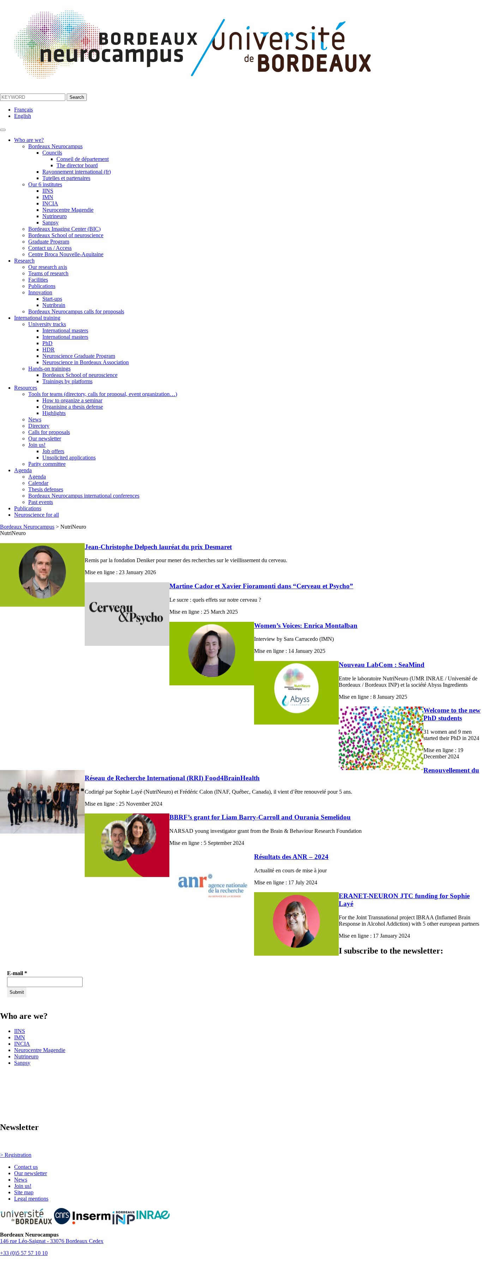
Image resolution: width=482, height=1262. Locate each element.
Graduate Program (48, 242)
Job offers (53, 451)
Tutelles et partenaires (66, 178)
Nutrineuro (54, 216)
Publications (41, 286)
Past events (40, 502)
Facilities (38, 280)
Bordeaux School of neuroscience (65, 235)
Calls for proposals (49, 432)
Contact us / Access (50, 248)
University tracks (47, 324)
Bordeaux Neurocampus (55, 146)
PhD (47, 343)
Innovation (40, 292)
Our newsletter (44, 438)
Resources (25, 388)
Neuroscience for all (36, 515)
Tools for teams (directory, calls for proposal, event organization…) (102, 394)
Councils (52, 153)
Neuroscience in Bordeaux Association (85, 362)
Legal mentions (31, 1199)
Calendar (38, 483)
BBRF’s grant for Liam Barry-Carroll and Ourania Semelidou (260, 817)
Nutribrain (53, 305)
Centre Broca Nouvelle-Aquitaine (65, 254)
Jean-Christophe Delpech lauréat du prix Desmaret (158, 547)
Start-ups (52, 299)
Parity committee (47, 464)
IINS (47, 191)
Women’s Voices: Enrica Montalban (305, 625)
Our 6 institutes (45, 184)
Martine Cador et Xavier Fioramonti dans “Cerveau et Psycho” (261, 586)
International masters (65, 330)
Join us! (37, 445)
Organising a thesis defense (72, 407)
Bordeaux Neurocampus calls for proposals (76, 311)
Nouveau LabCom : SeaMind (381, 664)
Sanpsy (50, 223)
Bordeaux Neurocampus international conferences (83, 496)
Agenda (23, 470)
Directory (38, 426)
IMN (47, 197)
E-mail (17, 973)
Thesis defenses (45, 489)
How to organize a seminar (72, 400)
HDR (48, 350)
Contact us (26, 1167)
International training (37, 318)
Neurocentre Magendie (68, 210)
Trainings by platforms (67, 381)
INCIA (50, 203)
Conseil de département (82, 159)
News (34, 419)
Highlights (54, 413)
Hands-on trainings (49, 369)
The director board (77, 165)
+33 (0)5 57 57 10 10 (24, 1253)
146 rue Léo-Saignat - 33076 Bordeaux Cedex (51, 1241)
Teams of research (48, 273)
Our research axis (47, 267)
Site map (24, 1192)
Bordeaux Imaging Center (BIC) (64, 229)
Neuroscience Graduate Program (78, 356)
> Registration (15, 1155)
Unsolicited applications (69, 458)
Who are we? (29, 140)
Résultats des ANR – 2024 (291, 856)
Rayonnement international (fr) (76, 172)
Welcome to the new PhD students (452, 714)
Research (24, 261)
